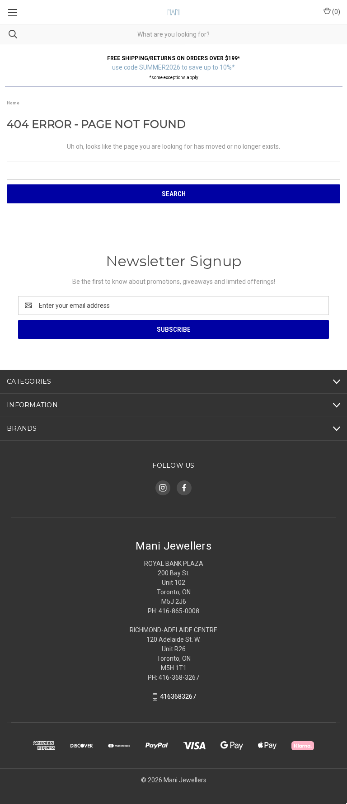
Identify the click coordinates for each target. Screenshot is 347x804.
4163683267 (178, 696)
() (335, 11)
